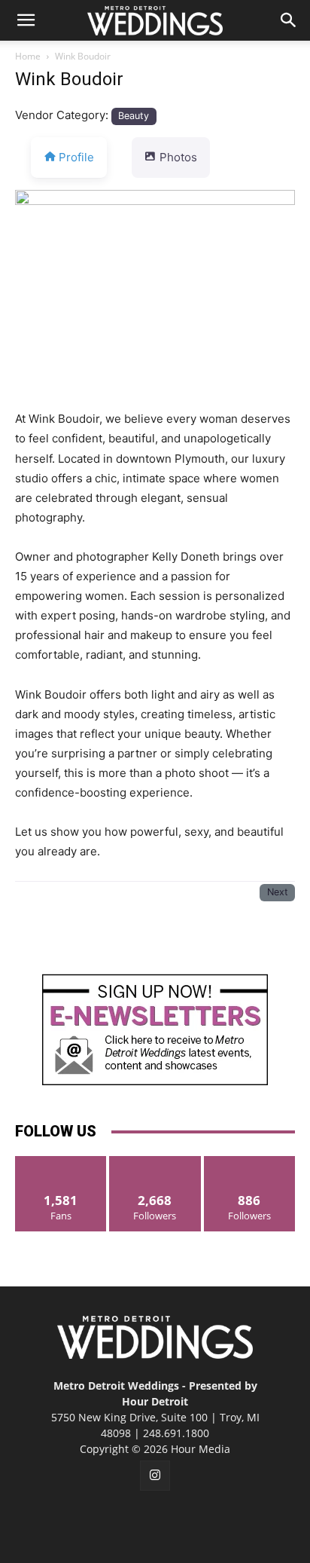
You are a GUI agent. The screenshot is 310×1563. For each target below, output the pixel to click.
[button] (26, 20)
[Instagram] (155, 1476)
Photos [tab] (178, 157)
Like (61, 1161)
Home (28, 56)
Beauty (133, 115)
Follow (155, 1161)
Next (277, 892)
